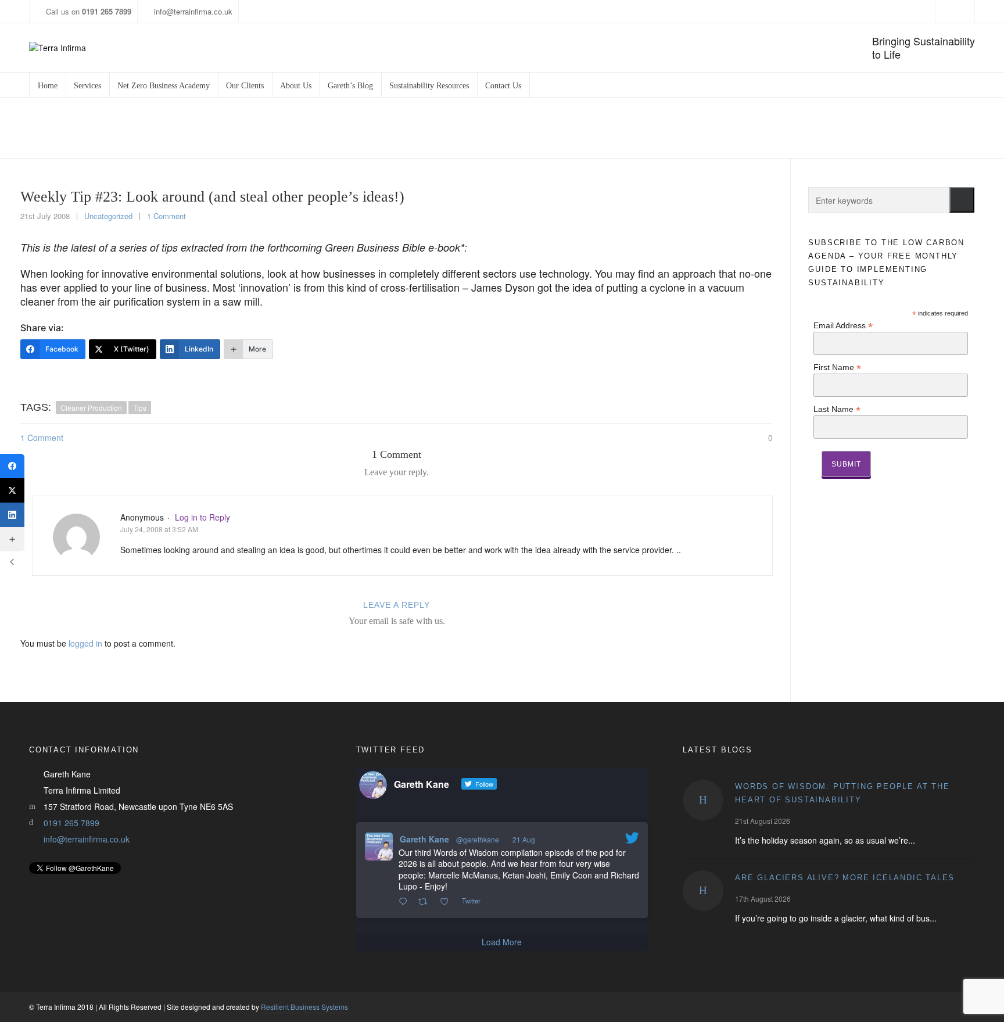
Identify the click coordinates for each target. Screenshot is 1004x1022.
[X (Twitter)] (12, 490)
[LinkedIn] (12, 515)
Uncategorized (729, 128)
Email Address (843, 325)
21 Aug (523, 839)
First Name (837, 367)
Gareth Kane (424, 839)
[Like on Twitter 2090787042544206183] (447, 901)
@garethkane (477, 839)
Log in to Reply (202, 517)
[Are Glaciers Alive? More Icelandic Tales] (703, 890)
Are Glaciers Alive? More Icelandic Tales (845, 877)
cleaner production (91, 408)
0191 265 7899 (71, 823)
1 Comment (166, 215)
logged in (85, 643)
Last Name (836, 409)
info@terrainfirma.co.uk (193, 11)
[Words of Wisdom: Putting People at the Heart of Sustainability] (703, 800)
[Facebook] (12, 466)
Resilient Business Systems (304, 1007)
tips (139, 408)
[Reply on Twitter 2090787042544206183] (405, 901)
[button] (961, 200)
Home (681, 128)
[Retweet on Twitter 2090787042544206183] (426, 901)
